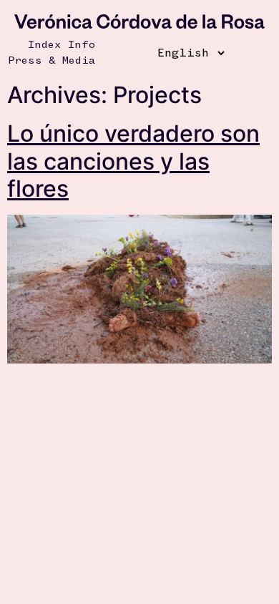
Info (81, 44)
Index (44, 44)
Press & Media (51, 60)
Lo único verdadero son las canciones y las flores (133, 161)
